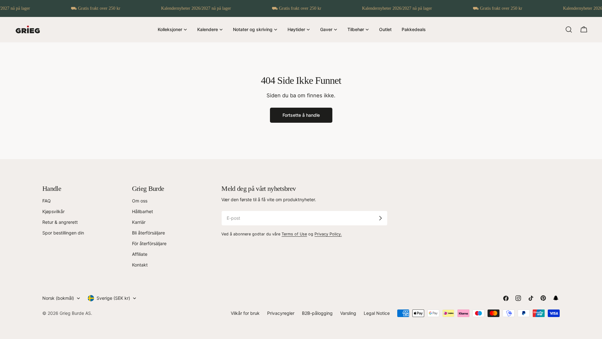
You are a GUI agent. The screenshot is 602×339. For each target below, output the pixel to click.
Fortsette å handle (301, 115)
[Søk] (568, 29)
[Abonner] (380, 218)
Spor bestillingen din (63, 232)
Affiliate (139, 254)
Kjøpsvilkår (53, 211)
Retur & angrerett (60, 222)
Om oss (139, 200)
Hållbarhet (142, 211)
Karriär (138, 222)
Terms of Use (294, 234)
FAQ (46, 200)
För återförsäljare (149, 243)
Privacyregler (280, 313)
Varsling (348, 313)
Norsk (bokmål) (58, 298)
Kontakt (140, 264)
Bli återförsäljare (148, 232)
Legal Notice (377, 313)
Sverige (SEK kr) (113, 298)
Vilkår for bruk (245, 313)
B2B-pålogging (317, 313)
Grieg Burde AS (75, 313)
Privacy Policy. (328, 234)
